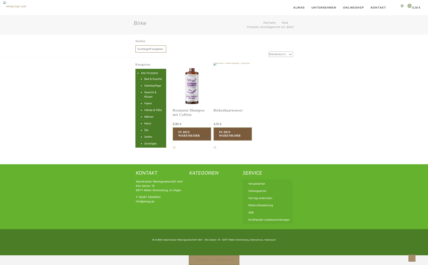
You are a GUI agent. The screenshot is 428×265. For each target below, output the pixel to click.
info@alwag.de (145, 201)
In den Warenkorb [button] (189, 133)
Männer (149, 116)
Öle (146, 130)
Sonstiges (150, 143)
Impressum (270, 239)
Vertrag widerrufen (260, 198)
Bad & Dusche (153, 79)
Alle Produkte (149, 73)
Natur (147, 123)
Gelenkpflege (152, 85)
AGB (251, 212)
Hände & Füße (153, 110)
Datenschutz (256, 239)
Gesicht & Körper (150, 94)
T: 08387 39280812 (148, 197)
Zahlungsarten (257, 191)
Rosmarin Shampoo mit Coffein (189, 112)
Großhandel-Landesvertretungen (269, 219)
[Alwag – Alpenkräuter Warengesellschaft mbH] (15, 7)
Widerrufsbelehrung (260, 205)
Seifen (148, 136)
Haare (148, 103)
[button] (174, 147)
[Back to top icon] (411, 258)
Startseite (269, 22)
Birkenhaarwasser (228, 110)
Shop (285, 22)
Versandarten (256, 183)
